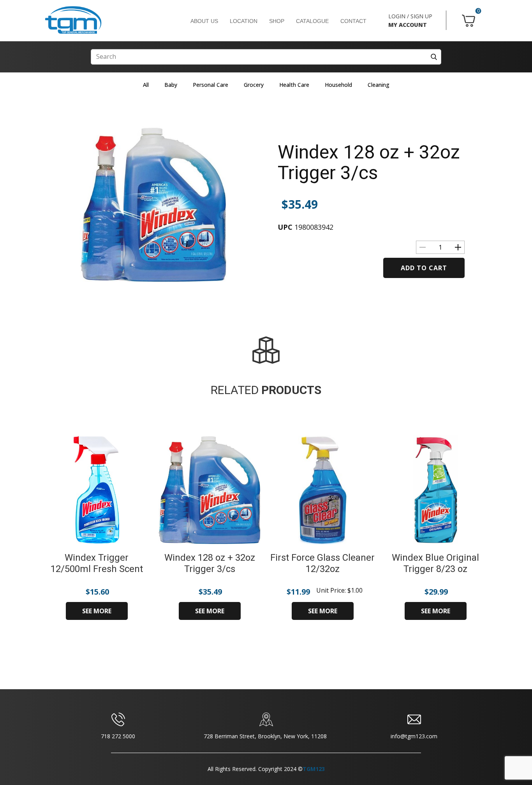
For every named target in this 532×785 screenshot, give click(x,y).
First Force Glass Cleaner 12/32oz (322, 563)
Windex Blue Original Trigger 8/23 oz (435, 563)
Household (338, 84)
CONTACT (353, 21)
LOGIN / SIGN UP (410, 16)
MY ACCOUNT (407, 24)
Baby (170, 84)
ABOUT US (204, 21)
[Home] (73, 20)
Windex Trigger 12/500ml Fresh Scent (97, 563)
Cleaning (378, 84)
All (146, 84)
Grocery (254, 84)
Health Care (294, 84)
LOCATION (243, 21)
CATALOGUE (312, 21)
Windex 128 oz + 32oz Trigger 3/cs (369, 162)
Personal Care (210, 84)
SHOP (276, 21)
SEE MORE (96, 611)
